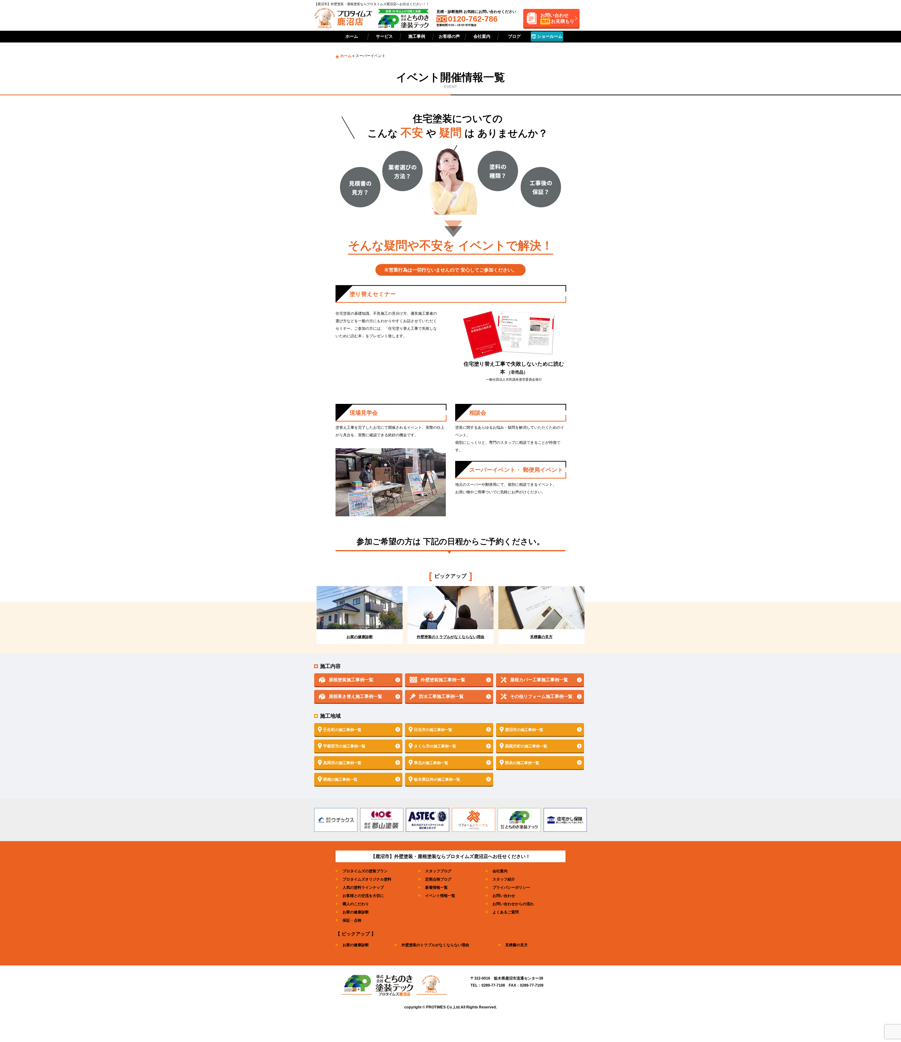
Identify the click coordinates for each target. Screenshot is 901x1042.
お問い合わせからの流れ (513, 904)
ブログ (514, 36)
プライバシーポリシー (511, 887)
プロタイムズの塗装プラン (365, 871)
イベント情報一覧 (440, 896)
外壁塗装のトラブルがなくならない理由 (435, 945)
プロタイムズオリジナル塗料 (367, 879)
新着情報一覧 (436, 887)
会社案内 (481, 36)
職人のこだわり (356, 904)
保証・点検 (352, 920)
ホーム (351, 36)
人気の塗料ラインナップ (363, 887)
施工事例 (416, 36)
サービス (384, 36)
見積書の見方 (516, 945)
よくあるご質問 (505, 912)
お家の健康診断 (356, 912)
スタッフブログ (438, 871)
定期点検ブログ (438, 879)
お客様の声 (449, 36)
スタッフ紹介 (503, 879)
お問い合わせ (503, 896)
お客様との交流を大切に (363, 896)
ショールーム (549, 36)
